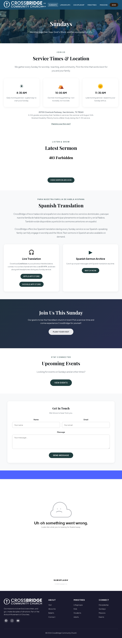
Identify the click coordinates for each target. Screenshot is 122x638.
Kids (75, 609)
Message (61, 432)
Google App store (31, 284)
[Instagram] (12, 620)
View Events (61, 382)
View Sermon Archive (61, 180)
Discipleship (79, 5)
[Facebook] (6, 620)
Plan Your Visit (61, 332)
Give (114, 5)
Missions (104, 5)
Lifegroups (65, 5)
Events (101, 617)
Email (86, 419)
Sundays (53, 5)
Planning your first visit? (61, 124)
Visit (50, 605)
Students (77, 613)
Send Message (61, 455)
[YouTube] (18, 620)
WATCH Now (90, 271)
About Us (52, 609)
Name (36, 419)
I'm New (44, 4)
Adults (76, 617)
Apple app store (31, 276)
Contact (51, 617)
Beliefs (51, 613)
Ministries (92, 5)
